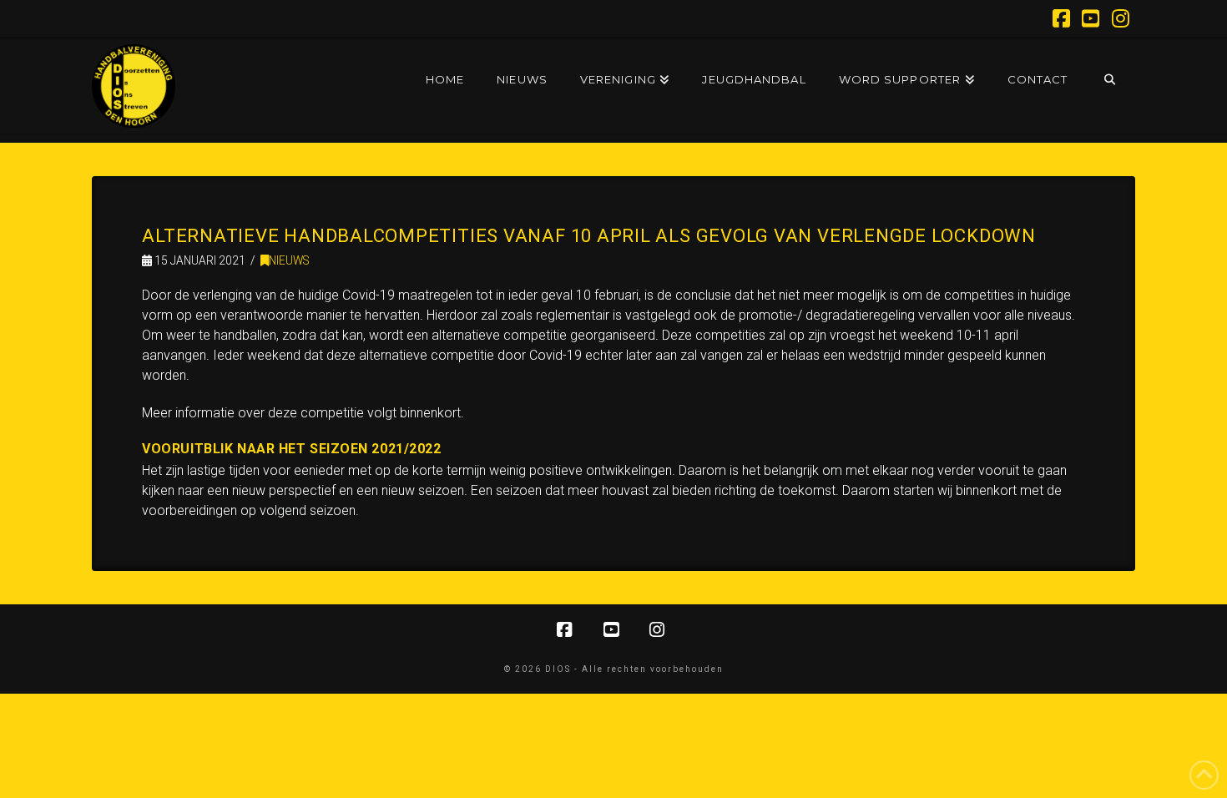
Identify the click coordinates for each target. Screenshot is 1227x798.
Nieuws (289, 260)
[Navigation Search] (1108, 63)
